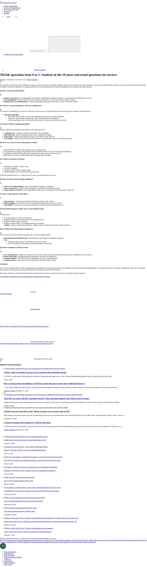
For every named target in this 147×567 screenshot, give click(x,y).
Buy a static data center (11, 9)
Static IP (117, 540)
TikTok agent (32, 276)
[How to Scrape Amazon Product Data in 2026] (19, 477)
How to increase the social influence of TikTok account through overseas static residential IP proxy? (44, 384)
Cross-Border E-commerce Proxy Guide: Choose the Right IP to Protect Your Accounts (31, 491)
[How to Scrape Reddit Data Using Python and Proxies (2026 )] (24, 498)
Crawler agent (109, 540)
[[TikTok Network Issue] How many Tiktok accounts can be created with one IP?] (30, 407)
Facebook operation (77, 542)
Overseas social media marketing (40, 542)
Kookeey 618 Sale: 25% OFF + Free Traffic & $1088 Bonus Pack (25, 450)
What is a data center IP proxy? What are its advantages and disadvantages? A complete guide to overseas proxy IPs (40, 521)
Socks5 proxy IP (49, 540)
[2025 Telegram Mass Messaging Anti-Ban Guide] (20, 508)
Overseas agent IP (22, 276)
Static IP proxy (142, 540)
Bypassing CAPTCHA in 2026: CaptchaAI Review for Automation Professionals (30, 470)
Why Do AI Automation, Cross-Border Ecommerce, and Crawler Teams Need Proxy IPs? (32, 460)
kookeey (2, 80)
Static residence (9, 554)
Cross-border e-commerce (8, 276)
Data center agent (99, 540)
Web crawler (8, 564)
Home (13, 54)
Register (6, 13)
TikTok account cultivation (128, 540)
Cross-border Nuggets (43, 276)
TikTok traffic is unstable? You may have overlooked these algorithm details (35, 372)
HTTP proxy (84, 540)
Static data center (9, 555)
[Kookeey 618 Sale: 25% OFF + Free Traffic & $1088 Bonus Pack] (26, 447)
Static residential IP (90, 542)
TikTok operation (24, 542)
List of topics (8, 561)
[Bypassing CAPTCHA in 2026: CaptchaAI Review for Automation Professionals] (30, 467)
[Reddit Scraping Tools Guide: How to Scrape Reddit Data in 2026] (26, 436)
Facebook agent (56, 542)
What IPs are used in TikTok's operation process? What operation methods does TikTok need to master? (47, 399)
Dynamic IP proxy (38, 540)
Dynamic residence (10, 552)
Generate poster (35, 309)
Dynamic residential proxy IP (9, 542)
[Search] (64, 44)
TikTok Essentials (32, 80)
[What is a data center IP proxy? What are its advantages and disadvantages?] (28, 528)
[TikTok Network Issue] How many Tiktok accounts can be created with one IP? (37, 411)
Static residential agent (25, 540)
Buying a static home (10, 6)
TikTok (91, 540)
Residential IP (66, 542)
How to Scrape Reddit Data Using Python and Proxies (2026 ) (23, 501)
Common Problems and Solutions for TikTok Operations (27, 423)
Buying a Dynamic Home (12, 8)
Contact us (7, 11)
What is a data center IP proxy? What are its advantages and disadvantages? (28, 532)
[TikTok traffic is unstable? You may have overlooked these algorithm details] (29, 368)
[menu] (1, 1)
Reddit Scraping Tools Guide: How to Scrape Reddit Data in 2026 (25, 440)
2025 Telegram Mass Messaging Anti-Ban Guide (19, 511)
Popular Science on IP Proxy (13, 557)
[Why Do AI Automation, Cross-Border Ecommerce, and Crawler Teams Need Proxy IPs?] (33, 457)
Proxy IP (3, 540)
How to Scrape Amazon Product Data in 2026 (18, 481)
